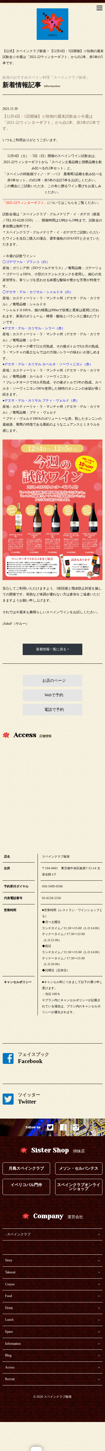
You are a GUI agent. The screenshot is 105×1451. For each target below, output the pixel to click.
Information (13, 1344)
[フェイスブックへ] (63, 1127)
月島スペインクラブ (26, 1168)
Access (10, 1367)
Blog (8, 1355)
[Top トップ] (52, 11)
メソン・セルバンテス (78, 1168)
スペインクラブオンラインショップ (78, 1187)
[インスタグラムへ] (76, 1127)
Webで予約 (54, 695)
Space (9, 1332)
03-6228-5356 (51, 898)
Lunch (9, 1320)
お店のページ (54, 681)
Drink (9, 1308)
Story (8, 1260)
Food (8, 1296)
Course (10, 1284)
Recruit (10, 1379)
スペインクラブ (19, 1234)
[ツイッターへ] (50, 1127)
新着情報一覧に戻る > (52, 649)
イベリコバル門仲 (26, 1185)
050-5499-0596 (52, 886)
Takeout (10, 1272)
